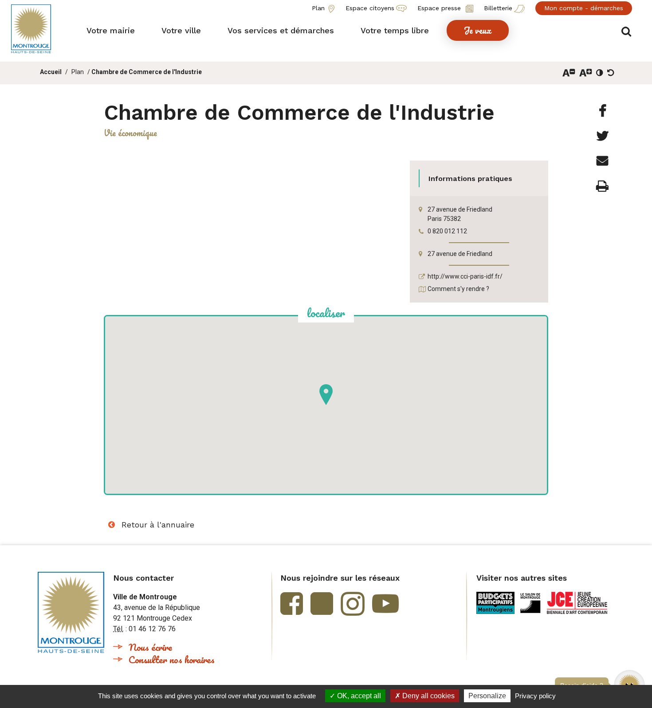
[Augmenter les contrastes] (599, 73)
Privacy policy (535, 696)
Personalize (487, 696)
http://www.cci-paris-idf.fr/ (465, 276)
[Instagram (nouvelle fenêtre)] (353, 604)
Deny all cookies (428, 696)
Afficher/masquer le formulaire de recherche (626, 32)
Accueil (51, 71)
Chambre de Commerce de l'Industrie (146, 71)
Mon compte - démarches (583, 8)
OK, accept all (358, 696)
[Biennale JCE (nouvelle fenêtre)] (577, 603)
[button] (111, 30)
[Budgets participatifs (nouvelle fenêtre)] (495, 603)
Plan (77, 71)
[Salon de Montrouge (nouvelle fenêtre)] (531, 603)
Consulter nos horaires (172, 659)
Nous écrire (150, 647)
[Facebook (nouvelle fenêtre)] (291, 603)
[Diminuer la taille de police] (568, 73)
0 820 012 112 (447, 231)
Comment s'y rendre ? (458, 288)
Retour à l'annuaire (158, 524)
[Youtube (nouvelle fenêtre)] (385, 603)
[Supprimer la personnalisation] (610, 73)
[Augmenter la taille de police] (585, 73)
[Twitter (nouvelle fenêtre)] (321, 603)
